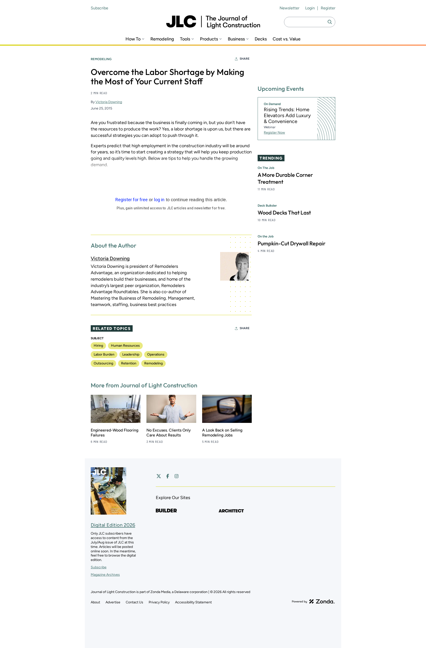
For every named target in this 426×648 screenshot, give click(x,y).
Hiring (98, 345)
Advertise (113, 602)
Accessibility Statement (193, 602)
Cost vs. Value (287, 39)
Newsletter (289, 8)
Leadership (130, 354)
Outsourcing (103, 363)
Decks (261, 39)
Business (236, 39)
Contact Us (134, 602)
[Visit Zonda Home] (313, 601)
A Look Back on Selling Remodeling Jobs (222, 432)
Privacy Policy (159, 602)
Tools (185, 39)
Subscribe (99, 8)
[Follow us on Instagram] (176, 476)
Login (310, 8)
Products (209, 39)
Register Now (274, 132)
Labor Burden (104, 354)
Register (328, 8)
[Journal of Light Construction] (213, 22)
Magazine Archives (105, 575)
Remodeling (162, 39)
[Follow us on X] (159, 476)
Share (244, 58)
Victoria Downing (108, 102)
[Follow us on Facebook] (168, 476)
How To (133, 39)
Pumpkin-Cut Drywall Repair (291, 243)
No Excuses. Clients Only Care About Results (168, 432)
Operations (155, 354)
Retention (128, 363)
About (95, 602)
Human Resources (125, 345)
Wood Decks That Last (284, 212)
